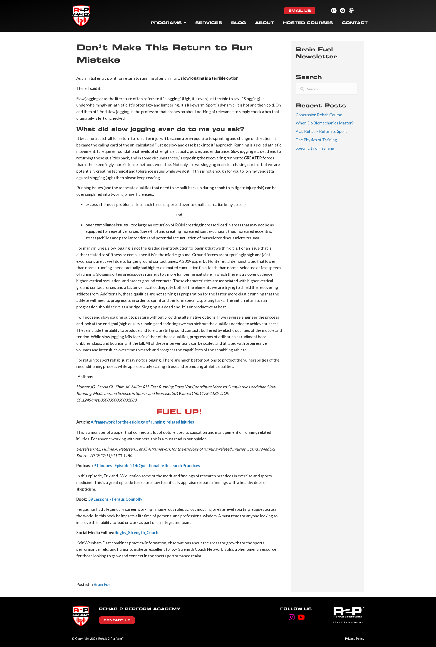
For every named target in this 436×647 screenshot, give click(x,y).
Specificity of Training (315, 148)
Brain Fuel (102, 584)
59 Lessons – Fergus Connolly (115, 499)
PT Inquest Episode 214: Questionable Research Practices (147, 465)
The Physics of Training (316, 139)
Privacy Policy (354, 638)
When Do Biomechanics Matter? (325, 122)
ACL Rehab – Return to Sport (321, 131)
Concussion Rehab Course (319, 114)
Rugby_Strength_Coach (136, 532)
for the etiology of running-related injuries (155, 421)
